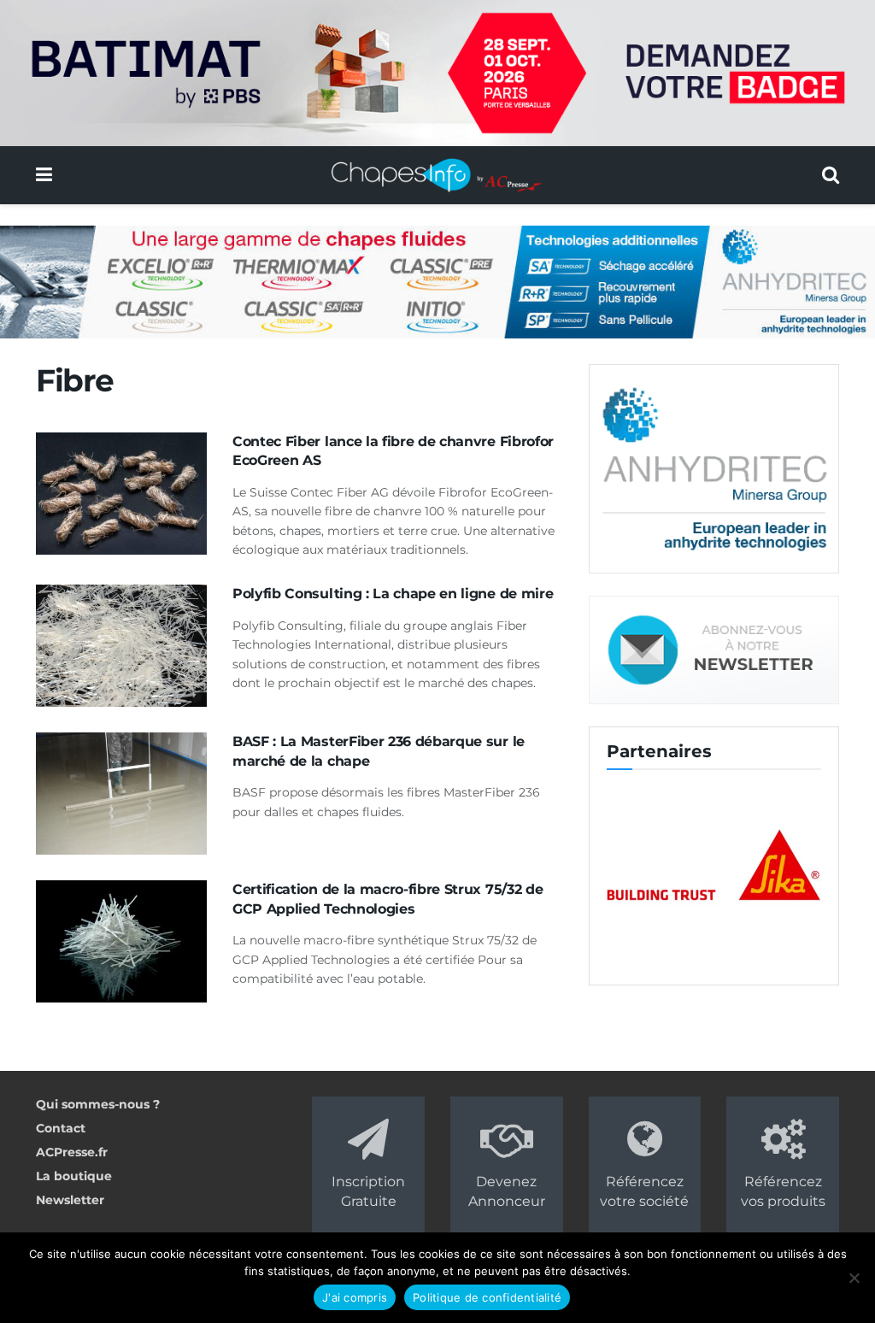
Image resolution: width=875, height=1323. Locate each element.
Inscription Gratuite (368, 1190)
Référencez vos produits (783, 1190)
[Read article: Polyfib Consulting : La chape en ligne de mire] (121, 646)
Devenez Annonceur (506, 1190)
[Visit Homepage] (437, 175)
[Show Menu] (44, 175)
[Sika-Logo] (714, 866)
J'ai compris (354, 1297)
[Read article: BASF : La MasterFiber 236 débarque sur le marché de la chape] (121, 793)
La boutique (74, 1176)
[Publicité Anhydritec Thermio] (437, 281)
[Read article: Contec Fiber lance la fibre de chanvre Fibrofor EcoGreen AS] (121, 493)
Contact (60, 1128)
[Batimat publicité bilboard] (437, 71)
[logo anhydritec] (714, 467)
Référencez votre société (644, 1190)
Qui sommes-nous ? (98, 1104)
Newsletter (70, 1200)
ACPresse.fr (72, 1152)
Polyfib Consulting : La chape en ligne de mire (392, 593)
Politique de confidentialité (487, 1297)
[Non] (853, 1277)
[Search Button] (830, 175)
